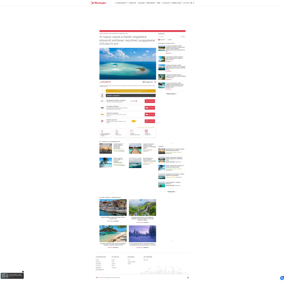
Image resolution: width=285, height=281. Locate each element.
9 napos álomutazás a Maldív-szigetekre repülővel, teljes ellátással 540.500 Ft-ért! (176, 76)
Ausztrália (114, 267)
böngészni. (139, 91)
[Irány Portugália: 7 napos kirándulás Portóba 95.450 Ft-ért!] (113, 215)
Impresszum (98, 265)
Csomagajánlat (122, 3)
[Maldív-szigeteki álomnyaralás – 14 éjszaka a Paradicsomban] (105, 167)
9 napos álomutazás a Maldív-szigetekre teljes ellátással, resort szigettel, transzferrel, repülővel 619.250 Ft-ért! (175, 85)
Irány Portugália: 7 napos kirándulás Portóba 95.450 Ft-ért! (113, 218)
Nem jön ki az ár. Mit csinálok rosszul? (146, 127)
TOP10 (129, 263)
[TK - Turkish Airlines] (133, 102)
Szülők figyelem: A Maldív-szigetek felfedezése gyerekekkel (118, 146)
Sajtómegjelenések (100, 269)
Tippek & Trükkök (148, 163)
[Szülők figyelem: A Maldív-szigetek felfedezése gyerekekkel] (105, 153)
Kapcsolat (146, 259)
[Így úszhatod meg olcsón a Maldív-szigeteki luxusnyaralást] (135, 167)
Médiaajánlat (98, 267)
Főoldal (97, 259)
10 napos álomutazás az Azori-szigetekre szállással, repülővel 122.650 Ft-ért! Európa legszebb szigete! (142, 219)
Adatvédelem (98, 263)
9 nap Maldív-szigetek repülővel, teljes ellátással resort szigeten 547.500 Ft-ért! (174, 58)
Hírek (158, 2)
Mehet (183, 36)
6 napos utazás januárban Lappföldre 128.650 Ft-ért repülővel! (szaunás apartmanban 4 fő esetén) (142, 244)
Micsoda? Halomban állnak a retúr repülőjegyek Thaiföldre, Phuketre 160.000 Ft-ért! (113, 244)
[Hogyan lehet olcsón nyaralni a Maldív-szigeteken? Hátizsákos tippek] (135, 153)
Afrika (113, 265)
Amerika (113, 263)
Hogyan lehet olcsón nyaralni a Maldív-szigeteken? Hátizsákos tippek (149, 146)
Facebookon (105, 86)
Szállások (141, 2)
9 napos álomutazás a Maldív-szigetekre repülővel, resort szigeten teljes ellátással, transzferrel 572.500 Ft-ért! (176, 67)
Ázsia (113, 261)
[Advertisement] (142, 17)
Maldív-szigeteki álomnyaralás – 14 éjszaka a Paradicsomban (118, 160)
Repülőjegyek (151, 2)
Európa (113, 259)
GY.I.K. (129, 259)
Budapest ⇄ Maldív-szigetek (116, 100)
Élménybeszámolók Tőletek (173, 152)
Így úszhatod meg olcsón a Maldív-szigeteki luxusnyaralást (149, 160)
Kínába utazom (176, 2)
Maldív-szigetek (147, 150)
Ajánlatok (133, 2)
